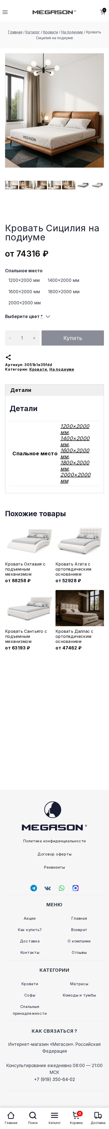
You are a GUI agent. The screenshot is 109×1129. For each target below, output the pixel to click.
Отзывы (79, 952)
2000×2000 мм (24, 302)
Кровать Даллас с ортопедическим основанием (75, 636)
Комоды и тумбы (79, 995)
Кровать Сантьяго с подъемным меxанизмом (26, 636)
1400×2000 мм (63, 280)
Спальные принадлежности (30, 1010)
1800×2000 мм (64, 291)
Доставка (30, 941)
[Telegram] (33, 888)
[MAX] (75, 888)
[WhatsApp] (61, 888)
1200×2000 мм (24, 280)
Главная (79, 918)
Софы (29, 995)
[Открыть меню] (5, 12)
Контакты (30, 952)
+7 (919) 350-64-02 (54, 1079)
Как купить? (30, 929)
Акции (30, 918)
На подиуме (61, 369)
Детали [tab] (20, 390)
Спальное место (24, 270)
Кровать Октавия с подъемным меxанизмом (25, 569)
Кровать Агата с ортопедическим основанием (73, 569)
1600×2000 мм (24, 291)
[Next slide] (101, 185)
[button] (11, 185)
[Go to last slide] (7, 185)
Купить (72, 338)
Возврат (79, 929)
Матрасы (79, 983)
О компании (79, 941)
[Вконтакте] (47, 888)
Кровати (38, 369)
